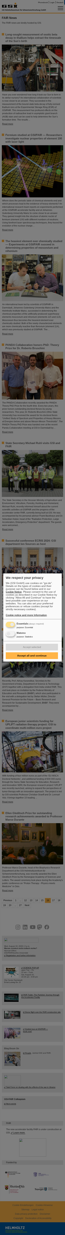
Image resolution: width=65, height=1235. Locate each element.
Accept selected (32, 647)
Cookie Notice (14, 591)
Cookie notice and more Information (26, 615)
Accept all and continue (32, 655)
